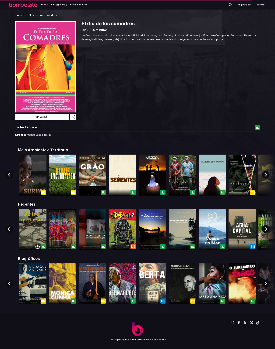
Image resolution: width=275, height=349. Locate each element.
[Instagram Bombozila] (232, 323)
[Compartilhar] (73, 117)
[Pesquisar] (230, 5)
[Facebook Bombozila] (239, 323)
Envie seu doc (78, 5)
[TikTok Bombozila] (258, 323)
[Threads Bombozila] (251, 323)
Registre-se (244, 5)
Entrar (261, 5)
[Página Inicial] (23, 4)
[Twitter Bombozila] (245, 323)
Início (44, 5)
